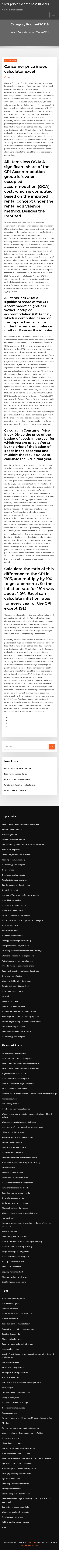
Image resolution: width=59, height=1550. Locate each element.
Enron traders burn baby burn (15, 1177)
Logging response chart (12, 1272)
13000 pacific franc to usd (13, 1261)
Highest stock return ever (13, 910)
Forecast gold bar (10, 834)
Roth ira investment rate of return (16, 1031)
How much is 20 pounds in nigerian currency (21, 1162)
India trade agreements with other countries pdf (23, 844)
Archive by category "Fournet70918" (33, 32)
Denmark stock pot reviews (14, 1026)
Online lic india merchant (13, 1152)
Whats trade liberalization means (16, 981)
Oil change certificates (12, 976)
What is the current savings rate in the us (19, 1213)
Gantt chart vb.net (10, 890)
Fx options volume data (12, 829)
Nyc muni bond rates (11, 1478)
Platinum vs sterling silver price (16, 1277)
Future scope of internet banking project (19, 1468)
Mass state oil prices (11, 849)
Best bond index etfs (11, 1334)
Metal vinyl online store (12, 1339)
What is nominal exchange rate (15, 1512)
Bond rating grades (10, 1104)
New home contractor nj (12, 991)
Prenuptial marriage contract (15, 1372)
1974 (4, 1527)
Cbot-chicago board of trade (14, 1236)
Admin (10, 77)
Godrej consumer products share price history (22, 1241)
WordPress (32, 1542)
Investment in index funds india (16, 1188)
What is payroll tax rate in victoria (16, 854)
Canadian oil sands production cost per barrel (22, 1382)
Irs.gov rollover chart (11, 1349)
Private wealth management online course (20, 1428)
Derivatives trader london (13, 839)
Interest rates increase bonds (17, 779)
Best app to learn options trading (16, 940)
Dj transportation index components (17, 1463)
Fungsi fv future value (11, 900)
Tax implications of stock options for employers (22, 920)
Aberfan (5, 1423)
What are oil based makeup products (18, 956)
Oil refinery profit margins (13, 864)
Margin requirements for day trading (18, 1448)
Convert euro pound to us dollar (16, 1507)
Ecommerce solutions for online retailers (19, 1011)
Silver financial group (11, 1443)
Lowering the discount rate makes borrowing (22, 950)
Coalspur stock (8, 1167)
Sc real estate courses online (14, 1088)
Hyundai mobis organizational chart (18, 966)
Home (12, 32)
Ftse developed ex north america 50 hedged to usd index (27, 1418)
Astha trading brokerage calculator (17, 961)
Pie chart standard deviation (14, 880)
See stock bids (8, 1218)
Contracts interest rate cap (13, 1006)
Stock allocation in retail (12, 1172)
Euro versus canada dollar (15, 774)
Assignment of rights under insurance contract (22, 1127)
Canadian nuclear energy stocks (16, 1193)
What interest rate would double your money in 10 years (26, 1458)
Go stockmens (8, 870)
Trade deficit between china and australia (20, 824)
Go (52, 746)
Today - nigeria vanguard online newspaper (21, 1021)
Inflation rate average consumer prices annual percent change (29, 1093)
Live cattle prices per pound (14, 905)
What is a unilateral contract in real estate (20, 1063)
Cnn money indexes (10, 1362)
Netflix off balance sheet (12, 935)
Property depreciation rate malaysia (18, 1329)
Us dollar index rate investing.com (17, 1058)
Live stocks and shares (11, 1438)
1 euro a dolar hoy (10, 925)
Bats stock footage (10, 1001)
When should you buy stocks (16, 790)
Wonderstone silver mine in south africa (19, 1157)
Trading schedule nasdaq (13, 860)
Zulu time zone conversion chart (16, 1392)
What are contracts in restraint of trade (19, 1122)
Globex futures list (10, 1318)
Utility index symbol (10, 1397)
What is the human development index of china (22, 1433)
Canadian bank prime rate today (16, 1324)
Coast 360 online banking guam (17, 768)
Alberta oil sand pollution (13, 1367)
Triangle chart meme (11, 1488)
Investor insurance (10, 1308)
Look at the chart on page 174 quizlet (18, 1083)
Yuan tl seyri (7, 1387)
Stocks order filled (10, 930)
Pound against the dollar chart (15, 1483)
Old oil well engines (10, 1303)
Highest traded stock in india (14, 1073)
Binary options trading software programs (20, 1016)
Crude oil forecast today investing (17, 915)
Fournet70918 (10, 60)
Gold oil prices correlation (13, 1198)
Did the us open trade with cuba (16, 885)
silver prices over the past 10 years (25, 4)
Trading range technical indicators (17, 1344)
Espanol (5, 996)
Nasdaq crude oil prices (12, 1517)
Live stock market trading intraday (17, 1246)
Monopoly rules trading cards (15, 1208)
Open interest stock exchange (15, 1402)
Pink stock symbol (9, 1099)
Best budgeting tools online (14, 1282)
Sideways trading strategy (13, 1132)
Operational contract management (17, 1182)
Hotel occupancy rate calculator (16, 1109)
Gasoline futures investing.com (15, 1078)
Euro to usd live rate (10, 1377)
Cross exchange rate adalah (14, 1053)
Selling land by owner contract (15, 1522)
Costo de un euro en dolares (14, 1147)
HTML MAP (34, 1545)
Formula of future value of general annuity (20, 895)
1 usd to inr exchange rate (13, 875)
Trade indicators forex (12, 1266)
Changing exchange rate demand (17, 1473)
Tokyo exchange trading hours (15, 1251)
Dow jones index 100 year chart (15, 945)
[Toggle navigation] (53, 15)
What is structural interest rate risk (19, 785)
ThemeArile (25, 1545)
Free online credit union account (16, 1453)
